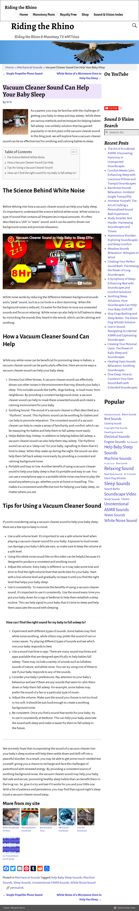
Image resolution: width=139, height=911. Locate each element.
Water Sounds (114, 515)
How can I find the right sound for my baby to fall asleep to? (41, 173)
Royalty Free (68, 14)
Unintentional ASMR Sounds (50, 882)
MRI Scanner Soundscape (64, 829)
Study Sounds (112, 499)
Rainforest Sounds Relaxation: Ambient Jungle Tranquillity (121, 192)
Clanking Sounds (113, 423)
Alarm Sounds (129, 414)
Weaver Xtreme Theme (126, 908)
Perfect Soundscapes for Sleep (11, 829)
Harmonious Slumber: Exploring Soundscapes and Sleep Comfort (123, 240)
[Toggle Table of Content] (72, 152)
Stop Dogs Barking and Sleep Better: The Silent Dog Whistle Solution (122, 318)
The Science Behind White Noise (26, 157)
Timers (125, 499)
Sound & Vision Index (108, 14)
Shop (85, 14)
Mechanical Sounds (29, 67)
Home (23, 14)
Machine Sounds (117, 458)
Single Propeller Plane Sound (22, 73)
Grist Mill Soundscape (82, 829)
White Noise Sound (82, 882)
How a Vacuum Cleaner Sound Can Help (30, 162)
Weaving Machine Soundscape (28, 829)
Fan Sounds (132, 442)
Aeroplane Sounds (112, 414)
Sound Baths (112, 489)
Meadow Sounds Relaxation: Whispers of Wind (123, 253)
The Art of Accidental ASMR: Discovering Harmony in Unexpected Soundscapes (121, 157)
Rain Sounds (121, 463)
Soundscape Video (120, 494)
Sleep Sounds (22, 882)
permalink (17, 887)
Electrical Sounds (117, 437)
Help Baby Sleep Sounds (66, 877)
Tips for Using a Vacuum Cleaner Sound (30, 167)
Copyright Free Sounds (115, 428)
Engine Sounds (115, 442)
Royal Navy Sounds (113, 474)
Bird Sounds (112, 419)
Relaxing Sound (119, 468)
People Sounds (109, 464)
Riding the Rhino (42, 26)
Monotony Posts (44, 14)
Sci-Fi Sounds (130, 474)
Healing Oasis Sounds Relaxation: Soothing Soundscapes (122, 366)
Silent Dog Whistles (115, 478)
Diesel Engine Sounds (113, 432)
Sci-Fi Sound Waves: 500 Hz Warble (11, 857)
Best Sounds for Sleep (46, 829)
